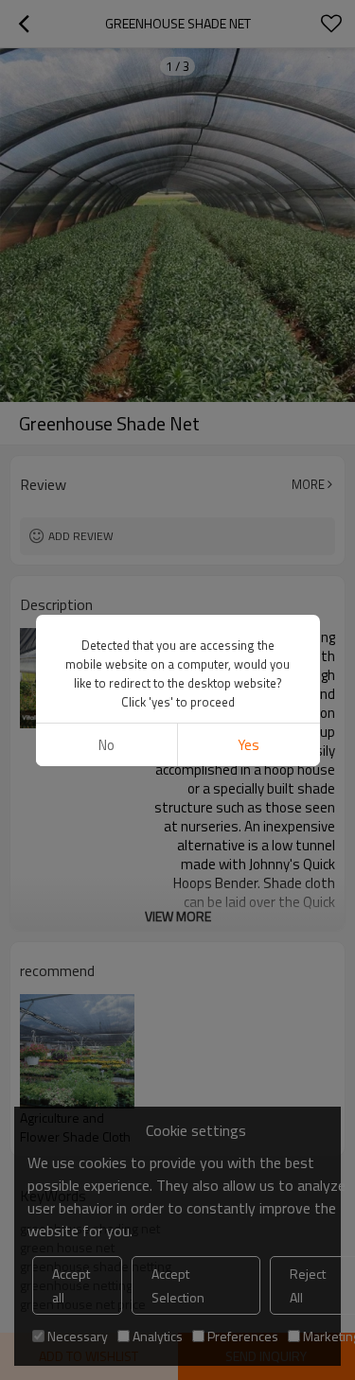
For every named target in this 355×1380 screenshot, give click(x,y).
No (106, 745)
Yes (248, 745)
